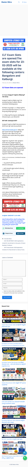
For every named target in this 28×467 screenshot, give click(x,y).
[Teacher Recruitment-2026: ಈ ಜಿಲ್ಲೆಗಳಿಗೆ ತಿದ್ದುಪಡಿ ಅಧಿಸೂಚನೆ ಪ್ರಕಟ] (14, 317)
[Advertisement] (14, 19)
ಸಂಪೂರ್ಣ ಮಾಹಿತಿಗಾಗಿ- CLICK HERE (11, 216)
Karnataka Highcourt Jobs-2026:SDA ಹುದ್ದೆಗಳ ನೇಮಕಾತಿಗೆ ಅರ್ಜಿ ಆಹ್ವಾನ (13, 421)
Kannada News (8, 239)
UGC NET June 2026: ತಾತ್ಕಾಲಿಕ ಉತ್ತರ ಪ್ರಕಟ (12, 439)
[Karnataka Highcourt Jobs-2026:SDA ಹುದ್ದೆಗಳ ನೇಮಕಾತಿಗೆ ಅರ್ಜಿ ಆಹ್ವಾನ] (14, 412)
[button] (19, 2)
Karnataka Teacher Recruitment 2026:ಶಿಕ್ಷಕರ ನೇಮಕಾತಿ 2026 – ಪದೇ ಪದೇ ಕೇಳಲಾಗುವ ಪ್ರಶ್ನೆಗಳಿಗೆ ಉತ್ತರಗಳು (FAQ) (14, 364)
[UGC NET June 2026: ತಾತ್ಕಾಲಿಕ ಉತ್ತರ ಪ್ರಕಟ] (14, 431)
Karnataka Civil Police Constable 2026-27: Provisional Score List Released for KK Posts (13, 345)
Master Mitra (6, 2)
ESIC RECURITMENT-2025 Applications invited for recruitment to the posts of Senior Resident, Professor (13, 243)
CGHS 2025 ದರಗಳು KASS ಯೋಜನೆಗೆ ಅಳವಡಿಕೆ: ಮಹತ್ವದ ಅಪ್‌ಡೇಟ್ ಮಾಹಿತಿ (13, 403)
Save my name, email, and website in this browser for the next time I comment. (14, 292)
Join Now (21, 228)
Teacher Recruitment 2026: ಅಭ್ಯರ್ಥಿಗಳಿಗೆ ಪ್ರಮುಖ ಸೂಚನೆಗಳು (14, 384)
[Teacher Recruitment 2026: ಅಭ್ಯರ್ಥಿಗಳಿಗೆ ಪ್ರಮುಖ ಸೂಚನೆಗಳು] (14, 375)
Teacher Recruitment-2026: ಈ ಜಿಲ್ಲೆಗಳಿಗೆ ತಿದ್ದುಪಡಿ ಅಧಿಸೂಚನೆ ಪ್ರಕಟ (14, 326)
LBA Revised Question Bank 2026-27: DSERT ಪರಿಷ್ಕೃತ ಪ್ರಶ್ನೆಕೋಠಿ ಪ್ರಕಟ (13, 457)
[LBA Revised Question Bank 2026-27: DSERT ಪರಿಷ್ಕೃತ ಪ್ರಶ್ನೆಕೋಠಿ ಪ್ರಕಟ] (14, 448)
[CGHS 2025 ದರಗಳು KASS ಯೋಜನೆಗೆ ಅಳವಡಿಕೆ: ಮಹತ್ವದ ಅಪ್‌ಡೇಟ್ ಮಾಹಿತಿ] (14, 394)
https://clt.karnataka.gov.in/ (10, 130)
